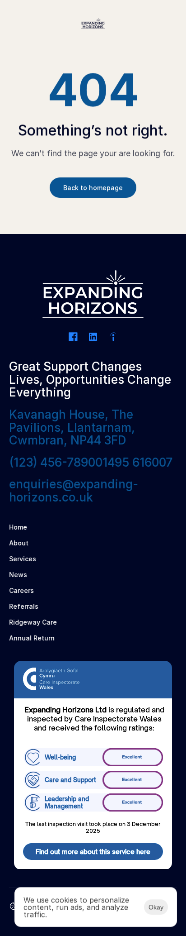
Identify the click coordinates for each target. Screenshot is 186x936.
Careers (21, 590)
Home (18, 527)
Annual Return (32, 638)
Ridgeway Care (33, 622)
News (18, 574)
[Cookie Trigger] (13, 906)
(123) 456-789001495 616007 (90, 462)
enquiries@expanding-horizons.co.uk (73, 490)
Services (22, 559)
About (18, 543)
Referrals (24, 606)
